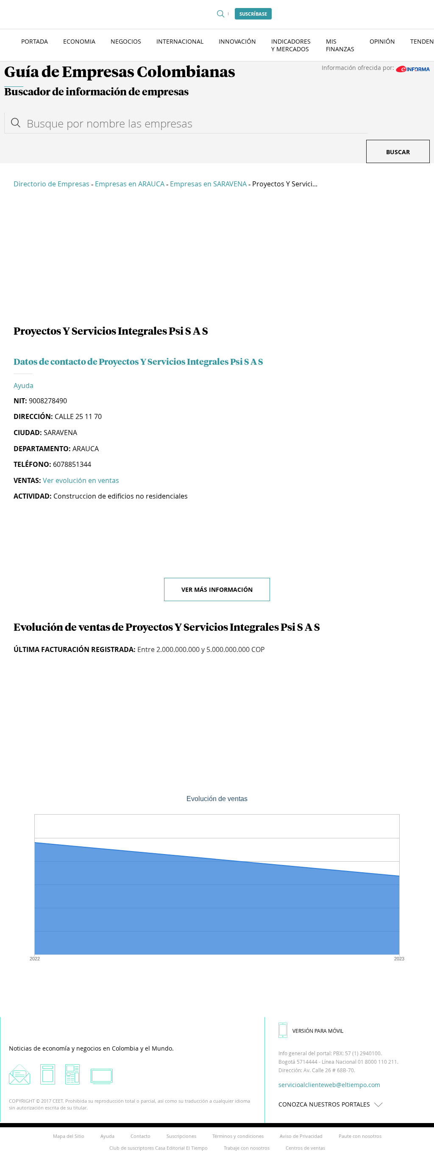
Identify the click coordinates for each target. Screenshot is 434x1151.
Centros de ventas (305, 1148)
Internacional (179, 41)
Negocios (126, 41)
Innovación (237, 41)
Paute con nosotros (360, 1136)
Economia (79, 41)
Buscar (398, 152)
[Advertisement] (217, 258)
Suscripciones (181, 1136)
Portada (34, 41)
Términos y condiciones (238, 1136)
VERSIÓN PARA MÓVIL (317, 1030)
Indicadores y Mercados (291, 45)
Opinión (382, 41)
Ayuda (23, 385)
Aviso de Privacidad (301, 1136)
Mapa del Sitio (68, 1136)
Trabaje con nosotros (247, 1148)
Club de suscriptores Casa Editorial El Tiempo (158, 1148)
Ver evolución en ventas (81, 480)
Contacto (140, 1136)
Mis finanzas (340, 45)
